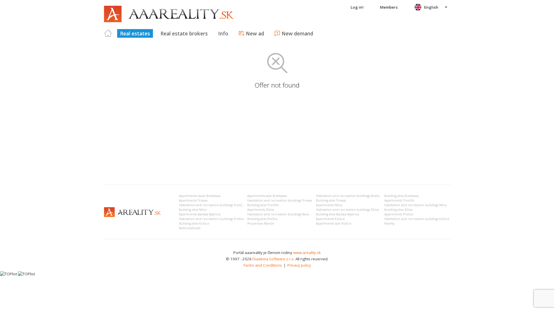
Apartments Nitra (329, 205)
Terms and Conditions (262, 265)
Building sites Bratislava (401, 196)
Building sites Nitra (193, 210)
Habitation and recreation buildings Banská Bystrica (286, 214)
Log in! (357, 7)
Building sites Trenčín (263, 205)
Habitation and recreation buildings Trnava (279, 200)
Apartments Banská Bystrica (199, 214)
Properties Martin (260, 223)
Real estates (135, 33)
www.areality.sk (307, 252)
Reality (389, 223)
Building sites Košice (194, 223)
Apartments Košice (330, 219)
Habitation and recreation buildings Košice (416, 219)
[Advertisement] (277, 137)
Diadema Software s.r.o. (273, 258)
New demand (297, 33)
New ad (255, 33)
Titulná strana (108, 33)
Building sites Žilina (398, 210)
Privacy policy (299, 265)
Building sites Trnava (331, 200)
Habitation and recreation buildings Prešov (211, 219)
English (431, 7)
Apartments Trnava (193, 200)
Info (223, 33)
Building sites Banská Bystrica (337, 214)
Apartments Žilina (260, 210)
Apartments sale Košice (333, 223)
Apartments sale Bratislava (267, 196)
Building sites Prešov (262, 219)
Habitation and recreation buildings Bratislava (350, 196)
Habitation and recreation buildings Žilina (347, 210)
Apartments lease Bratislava (199, 196)
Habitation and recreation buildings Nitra (415, 205)
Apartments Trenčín (399, 200)
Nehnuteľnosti (190, 228)
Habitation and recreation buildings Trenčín (212, 205)
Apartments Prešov (398, 214)
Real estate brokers (184, 33)
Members (389, 7)
